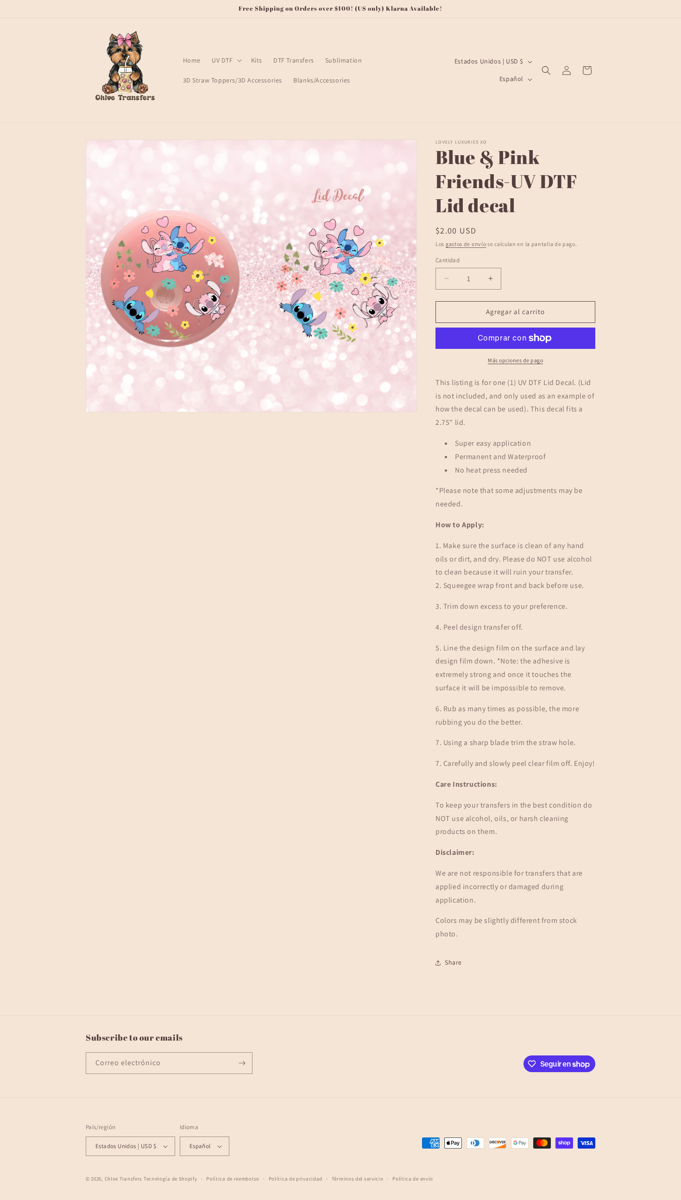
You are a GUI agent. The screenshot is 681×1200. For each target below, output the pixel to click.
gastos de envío (466, 243)
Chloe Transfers (124, 1178)
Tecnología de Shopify (170, 1178)
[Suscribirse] (242, 1063)
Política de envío (412, 1178)
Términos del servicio (358, 1178)
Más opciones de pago (515, 360)
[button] (226, 60)
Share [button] (453, 962)
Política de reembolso (232, 1178)
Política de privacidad (295, 1178)
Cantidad (447, 260)
